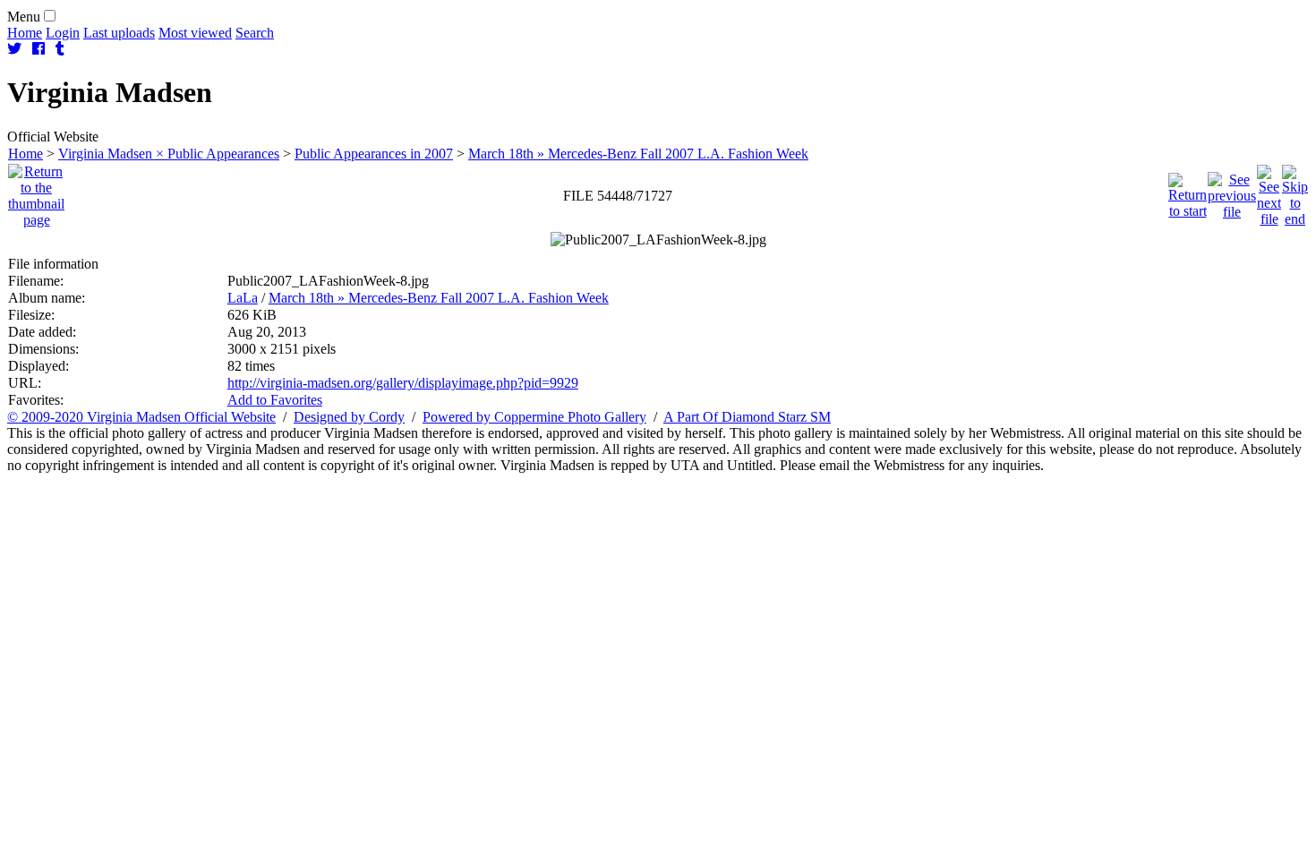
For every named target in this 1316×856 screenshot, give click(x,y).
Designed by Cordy (349, 416)
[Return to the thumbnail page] (36, 191)
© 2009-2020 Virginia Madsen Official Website (141, 416)
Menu (23, 16)
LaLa (242, 297)
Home (24, 32)
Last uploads (119, 32)
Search (254, 32)
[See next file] (1269, 191)
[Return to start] (1187, 191)
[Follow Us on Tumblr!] (60, 48)
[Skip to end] (1295, 191)
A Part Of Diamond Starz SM (747, 416)
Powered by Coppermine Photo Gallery (534, 416)
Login (63, 32)
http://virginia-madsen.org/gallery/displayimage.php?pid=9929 (402, 382)
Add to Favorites (274, 399)
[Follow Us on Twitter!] (14, 48)
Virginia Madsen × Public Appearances (168, 153)
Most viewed (195, 32)
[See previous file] (1232, 191)
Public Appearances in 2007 (374, 153)
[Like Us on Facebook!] (38, 48)
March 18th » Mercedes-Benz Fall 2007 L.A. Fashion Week (638, 153)
